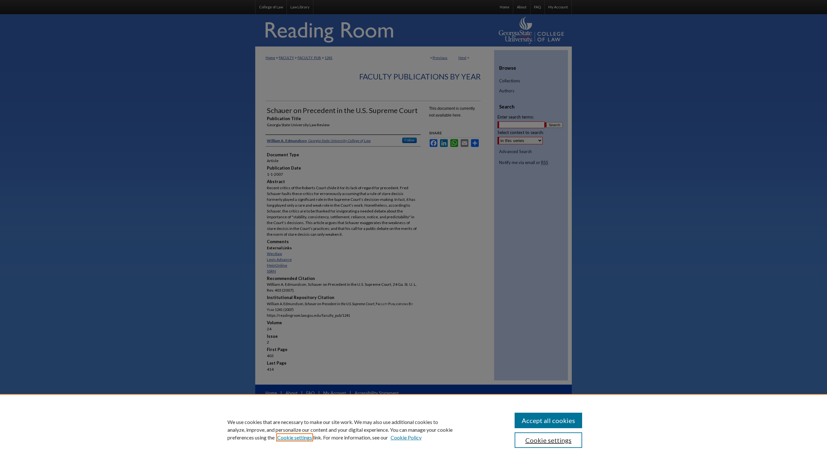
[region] (413, 429)
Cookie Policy (406, 437)
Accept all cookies (548, 420)
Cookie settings (294, 437)
